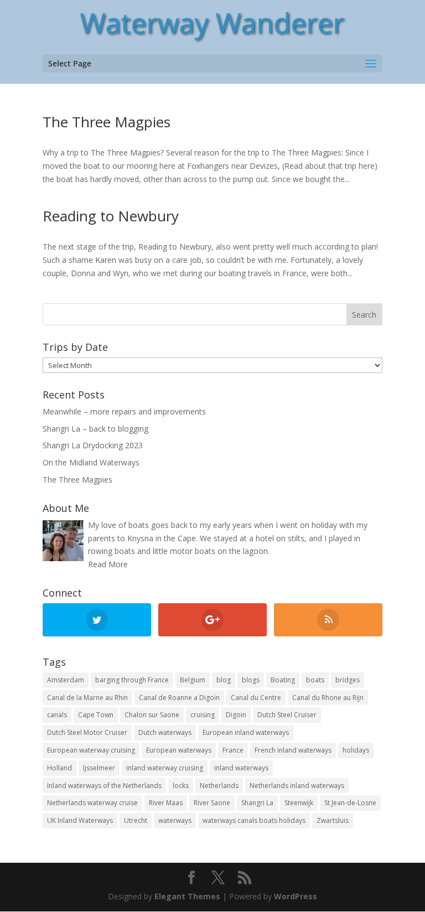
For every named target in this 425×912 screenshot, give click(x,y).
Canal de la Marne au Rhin (87, 697)
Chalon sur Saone (152, 714)
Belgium (192, 680)
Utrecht (135, 820)
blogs (251, 680)
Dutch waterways (164, 732)
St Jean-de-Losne (350, 802)
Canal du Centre (256, 697)
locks (181, 785)
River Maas (166, 802)
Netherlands (219, 785)
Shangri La (257, 802)
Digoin (236, 714)
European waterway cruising (91, 750)
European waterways (178, 750)
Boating (283, 680)
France (232, 750)
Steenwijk (298, 802)
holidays (356, 750)
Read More (108, 564)
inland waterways (241, 768)
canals (57, 714)
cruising (202, 714)
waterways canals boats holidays (254, 820)
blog (223, 680)
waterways (174, 820)
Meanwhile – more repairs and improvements (124, 411)
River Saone (212, 802)
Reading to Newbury (111, 216)
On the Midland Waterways (91, 462)
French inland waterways (293, 750)
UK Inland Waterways (80, 820)
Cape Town (95, 714)
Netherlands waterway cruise (92, 802)
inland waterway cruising (164, 768)
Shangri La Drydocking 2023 (93, 445)
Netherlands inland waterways (297, 785)
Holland (59, 768)
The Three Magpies (106, 122)
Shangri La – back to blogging (95, 428)
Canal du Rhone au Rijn (328, 697)
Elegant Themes (187, 896)
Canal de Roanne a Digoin (179, 697)
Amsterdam (65, 680)
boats (315, 680)
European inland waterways (246, 732)
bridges (347, 680)
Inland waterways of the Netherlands (104, 785)
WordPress (295, 896)
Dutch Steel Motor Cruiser (87, 732)
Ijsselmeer (99, 768)
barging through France (132, 680)
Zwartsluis (333, 820)
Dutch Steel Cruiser (287, 714)
